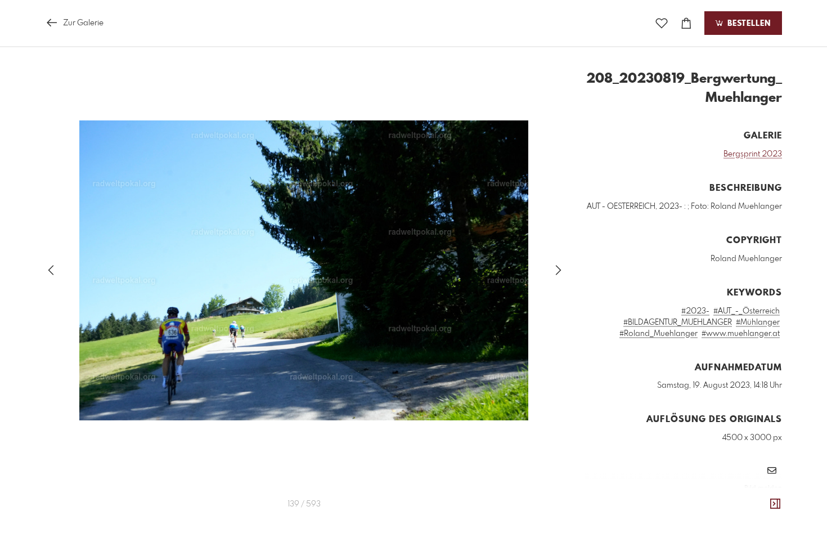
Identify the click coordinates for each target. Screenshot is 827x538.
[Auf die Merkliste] (661, 23)
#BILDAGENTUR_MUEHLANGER (677, 322)
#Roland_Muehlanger (658, 334)
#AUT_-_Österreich (746, 311)
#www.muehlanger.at (741, 334)
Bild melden (763, 488)
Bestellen (748, 24)
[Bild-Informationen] (775, 504)
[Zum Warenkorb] (686, 23)
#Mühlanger (758, 322)
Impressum (719, 503)
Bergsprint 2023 (752, 154)
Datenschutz (762, 503)
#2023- (695, 311)
